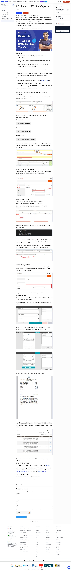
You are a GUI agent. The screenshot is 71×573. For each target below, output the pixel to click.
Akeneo (37, 542)
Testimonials (48, 535)
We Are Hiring (58, 544)
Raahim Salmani (61, 9)
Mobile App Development (24, 528)
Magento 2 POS (44, 80)
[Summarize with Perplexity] (61, 24)
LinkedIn (41, 560)
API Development (23, 544)
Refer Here (47, 465)
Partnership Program (49, 552)
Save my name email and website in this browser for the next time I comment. (32, 509)
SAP (36, 556)
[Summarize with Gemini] (63, 24)
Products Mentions (49, 544)
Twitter (31, 560)
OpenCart (37, 530)
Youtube (46, 560)
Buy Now (25, 12)
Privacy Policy (58, 551)
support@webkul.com (22, 471)
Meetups (47, 549)
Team (47, 530)
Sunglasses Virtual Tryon (24, 551)
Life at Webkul (58, 542)
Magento (37, 528)
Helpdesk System (42, 471)
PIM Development (23, 542)
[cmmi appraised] (26, 565)
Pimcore (37, 544)
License (57, 549)
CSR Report (48, 547)
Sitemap (57, 547)
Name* (17, 500)
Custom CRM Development (24, 537)
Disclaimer (57, 554)
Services (57, 528)
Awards (47, 542)
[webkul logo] (4, 1)
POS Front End (4, 16)
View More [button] (57, 12)
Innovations (48, 540)
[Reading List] (60, 1)
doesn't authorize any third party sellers (32, 569)
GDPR (57, 552)
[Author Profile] (57, 7)
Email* (17, 505)
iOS (36, 549)
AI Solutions (44, 1)
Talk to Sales (66, 1)
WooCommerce (38, 532)
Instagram (36, 560)
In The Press (48, 539)
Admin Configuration (5, 14)
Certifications (48, 537)
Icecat (37, 552)
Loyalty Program (58, 535)
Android (37, 551)
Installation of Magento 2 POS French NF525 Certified (6, 12)
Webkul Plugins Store (59, 537)
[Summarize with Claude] (59, 24)
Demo (19, 12)
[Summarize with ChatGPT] (56, 24)
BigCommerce (38, 540)
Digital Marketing (23, 549)
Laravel (37, 547)
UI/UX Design (22, 547)
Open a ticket (62, 31)
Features (3, 10)
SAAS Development (23, 539)
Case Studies (58, 540)
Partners (47, 532)
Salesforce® (37, 539)
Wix (36, 554)
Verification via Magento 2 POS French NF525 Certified (7, 19)
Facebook (26, 560)
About (47, 528)
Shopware (37, 535)
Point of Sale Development (24, 540)
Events (47, 551)
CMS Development (23, 532)
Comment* (18, 493)
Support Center (58, 530)
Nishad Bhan (61, 10)
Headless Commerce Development (25, 530)
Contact (57, 532)
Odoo (36, 537)
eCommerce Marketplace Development (26, 535)
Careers (38, 1)
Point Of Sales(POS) (5, 20)
